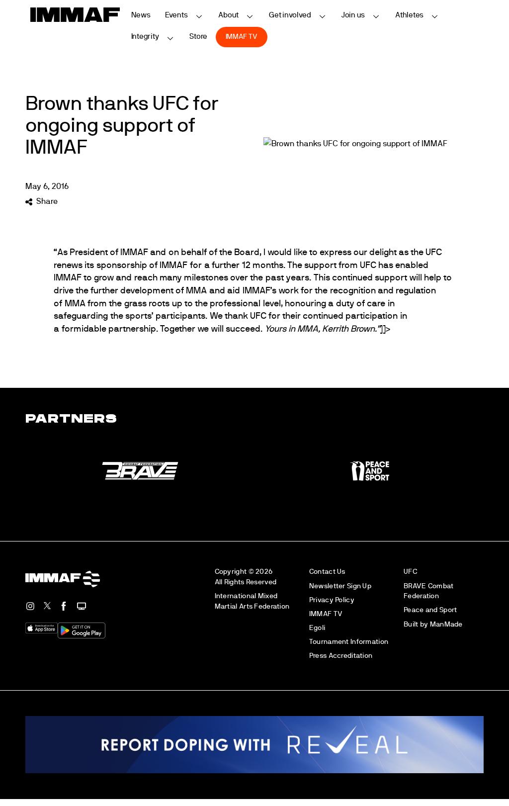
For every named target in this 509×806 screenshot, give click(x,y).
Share (46, 201)
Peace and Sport (430, 610)
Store (198, 36)
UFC (410, 571)
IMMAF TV (241, 36)
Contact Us (327, 571)
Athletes (409, 15)
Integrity (145, 36)
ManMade (446, 624)
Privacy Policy (331, 600)
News (141, 15)
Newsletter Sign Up (340, 586)
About (228, 15)
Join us (353, 15)
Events (176, 15)
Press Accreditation (340, 655)
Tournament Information (348, 641)
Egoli (317, 627)
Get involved (290, 15)
